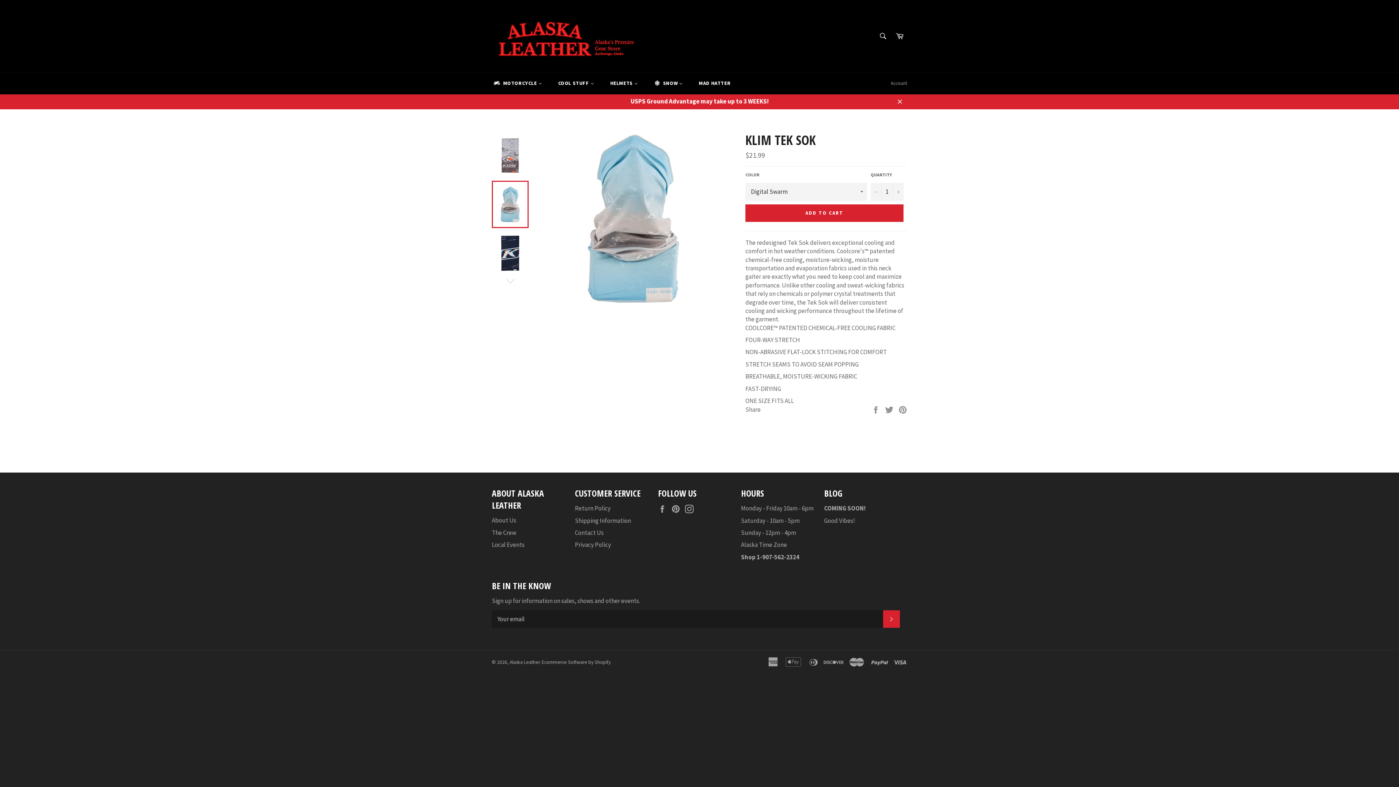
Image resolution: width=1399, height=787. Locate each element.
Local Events (508, 545)
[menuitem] (517, 83)
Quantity (881, 174)
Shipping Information (603, 521)
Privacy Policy (593, 545)
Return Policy (593, 508)
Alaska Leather (525, 662)
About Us (504, 520)
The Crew (504, 533)
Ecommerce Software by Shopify (576, 662)
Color (752, 174)
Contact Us (589, 533)
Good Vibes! (839, 521)
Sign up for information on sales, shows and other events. (566, 601)
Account (899, 83)
